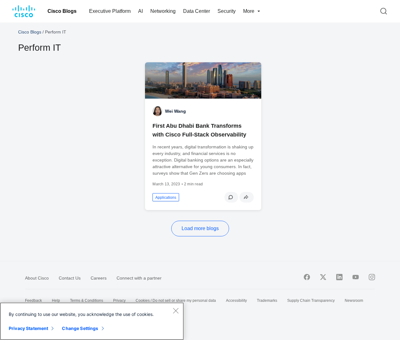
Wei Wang (175, 111)
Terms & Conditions (86, 300)
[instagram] (372, 277)
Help (56, 300)
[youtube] (355, 277)
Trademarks (267, 300)
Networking (163, 11)
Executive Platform (110, 11)
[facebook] (307, 277)
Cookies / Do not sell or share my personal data (176, 300)
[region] (92, 321)
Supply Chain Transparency (311, 300)
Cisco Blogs (62, 11)
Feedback (33, 300)
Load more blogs (200, 228)
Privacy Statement (28, 328)
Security (227, 11)
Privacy (119, 300)
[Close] (175, 310)
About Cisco (37, 278)
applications (165, 197)
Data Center (196, 11)
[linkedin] (339, 277)
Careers (99, 278)
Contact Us (70, 278)
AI (140, 11)
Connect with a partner (139, 278)
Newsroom (354, 300)
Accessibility (236, 300)
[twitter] (323, 277)
